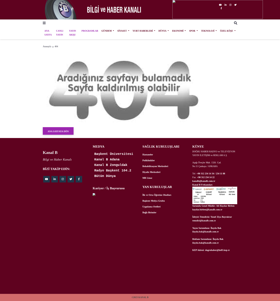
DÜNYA (162, 31)
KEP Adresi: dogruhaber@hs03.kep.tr (211, 250)
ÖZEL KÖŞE (227, 31)
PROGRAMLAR (90, 31)
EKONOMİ (178, 31)
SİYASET (122, 31)
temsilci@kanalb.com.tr (204, 220)
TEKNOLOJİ (208, 31)
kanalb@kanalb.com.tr (203, 181)
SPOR (192, 31)
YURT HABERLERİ (143, 31)
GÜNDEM (106, 31)
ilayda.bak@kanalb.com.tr (205, 231)
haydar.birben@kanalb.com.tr (207, 209)
